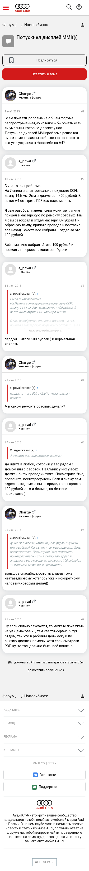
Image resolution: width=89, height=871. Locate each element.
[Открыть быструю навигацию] (82, 25)
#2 (82, 179)
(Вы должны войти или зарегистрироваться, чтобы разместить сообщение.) (46, 666)
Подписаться (47, 60)
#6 (82, 530)
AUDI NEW (42, 862)
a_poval (25, 161)
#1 (82, 111)
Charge (25, 94)
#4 (82, 380)
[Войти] (80, 7)
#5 (82, 442)
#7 (82, 619)
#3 (82, 285)
